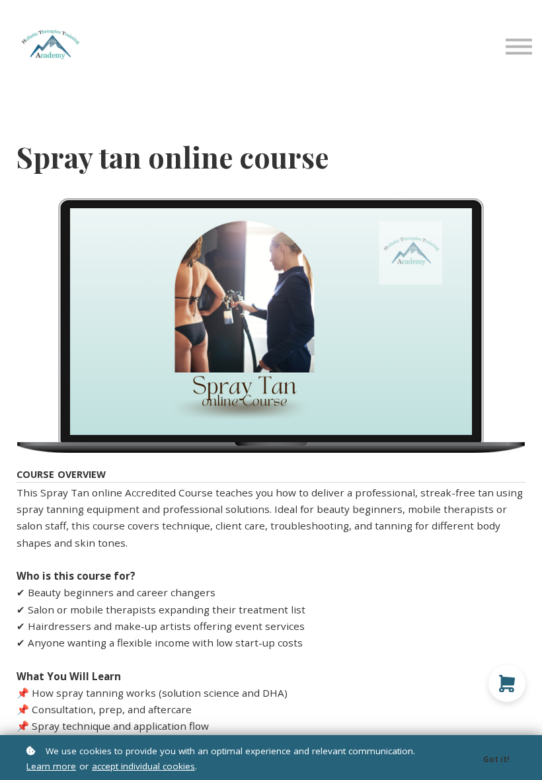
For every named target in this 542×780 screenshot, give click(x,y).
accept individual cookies (143, 766)
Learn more (51, 766)
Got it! (496, 759)
